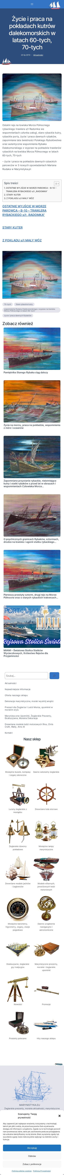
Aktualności (38, 55)
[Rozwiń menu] (32, 4)
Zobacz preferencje (32, 1164)
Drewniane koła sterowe (46, 809)
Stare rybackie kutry (24, 304)
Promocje (46, 1004)
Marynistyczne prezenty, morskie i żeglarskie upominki (46, 967)
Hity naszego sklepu (46, 1038)
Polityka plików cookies (22, 1171)
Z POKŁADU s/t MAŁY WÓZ (20, 198)
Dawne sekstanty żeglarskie (46, 772)
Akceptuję (32, 1148)
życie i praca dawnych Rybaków (17, 315)
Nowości (18, 1004)
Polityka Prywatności (42, 1171)
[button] (59, 1115)
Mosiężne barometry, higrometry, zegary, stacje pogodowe (18, 927)
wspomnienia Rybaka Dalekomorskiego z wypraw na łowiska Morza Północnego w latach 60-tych (29, 310)
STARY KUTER (13, 194)
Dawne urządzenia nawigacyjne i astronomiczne (46, 927)
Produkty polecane (17, 1038)
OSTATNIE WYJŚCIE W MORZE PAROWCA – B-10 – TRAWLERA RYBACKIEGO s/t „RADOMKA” (31, 190)
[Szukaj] (54, 675)
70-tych (7, 304)
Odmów (32, 1156)
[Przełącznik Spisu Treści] (55, 183)
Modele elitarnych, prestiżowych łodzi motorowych (46, 886)
